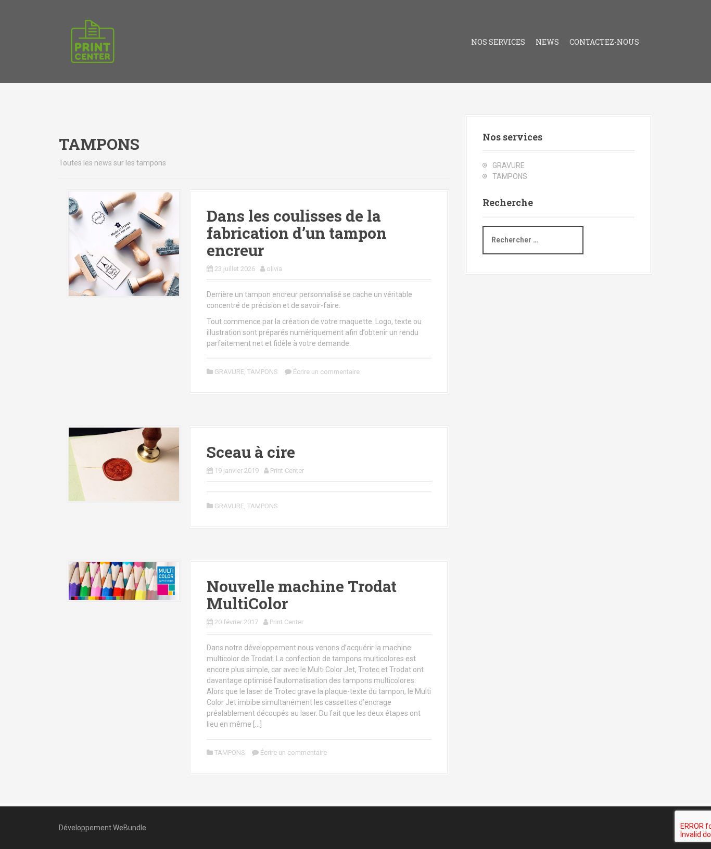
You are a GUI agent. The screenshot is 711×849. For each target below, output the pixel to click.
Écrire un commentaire (326, 372)
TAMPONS (262, 372)
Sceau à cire (251, 452)
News (547, 42)
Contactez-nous (604, 42)
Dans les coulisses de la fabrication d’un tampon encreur (297, 232)
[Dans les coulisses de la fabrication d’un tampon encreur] (124, 243)
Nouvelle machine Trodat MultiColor (302, 594)
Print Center (287, 470)
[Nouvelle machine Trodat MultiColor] (124, 580)
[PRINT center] (93, 41)
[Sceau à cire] (124, 463)
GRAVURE (229, 372)
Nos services (498, 42)
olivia (274, 269)
